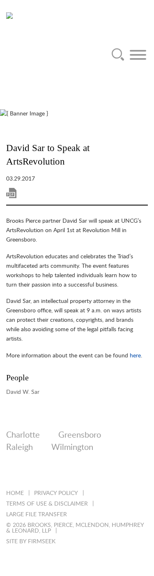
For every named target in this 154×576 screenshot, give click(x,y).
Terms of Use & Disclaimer (47, 504)
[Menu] (138, 55)
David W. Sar (22, 392)
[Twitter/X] (32, 473)
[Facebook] (54, 473)
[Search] (118, 54)
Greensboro (79, 435)
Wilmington (72, 447)
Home (15, 493)
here (135, 355)
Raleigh (19, 447)
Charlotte (23, 435)
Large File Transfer (36, 514)
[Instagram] (76, 473)
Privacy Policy (56, 493)
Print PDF (11, 193)
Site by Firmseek (30, 541)
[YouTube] (99, 473)
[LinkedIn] (10, 473)
